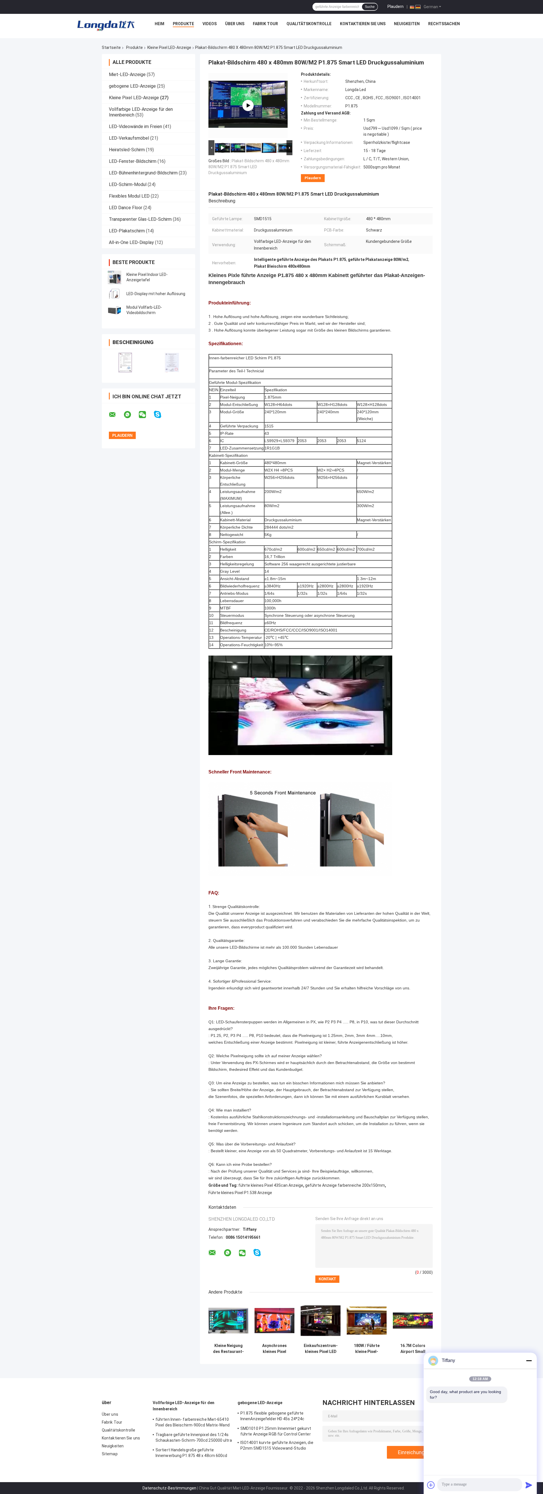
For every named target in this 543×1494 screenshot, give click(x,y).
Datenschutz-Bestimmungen (169, 1488)
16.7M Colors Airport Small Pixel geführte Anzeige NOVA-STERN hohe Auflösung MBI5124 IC (413, 1348)
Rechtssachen (444, 23)
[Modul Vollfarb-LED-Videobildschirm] (114, 310)
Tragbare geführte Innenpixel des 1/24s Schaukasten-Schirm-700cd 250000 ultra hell (194, 1438)
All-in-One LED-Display (131, 242)
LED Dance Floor (125, 207)
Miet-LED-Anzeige (127, 74)
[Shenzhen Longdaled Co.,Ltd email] (116, 414)
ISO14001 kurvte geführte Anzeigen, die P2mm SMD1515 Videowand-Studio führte (276, 1446)
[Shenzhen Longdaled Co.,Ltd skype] (161, 414)
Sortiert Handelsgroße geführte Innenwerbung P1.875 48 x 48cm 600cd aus (191, 1454)
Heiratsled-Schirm (127, 149)
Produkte (183, 23)
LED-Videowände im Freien (135, 126)
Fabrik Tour (265, 23)
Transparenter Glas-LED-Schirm (140, 219)
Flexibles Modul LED (129, 196)
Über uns (234, 23)
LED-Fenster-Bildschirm (132, 161)
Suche (370, 7)
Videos (209, 23)
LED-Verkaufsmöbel (129, 138)
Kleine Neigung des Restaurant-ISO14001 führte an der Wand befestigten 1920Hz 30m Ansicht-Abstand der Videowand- (228, 1348)
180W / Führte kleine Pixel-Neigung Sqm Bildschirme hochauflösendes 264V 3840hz (366, 1348)
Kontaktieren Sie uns (362, 23)
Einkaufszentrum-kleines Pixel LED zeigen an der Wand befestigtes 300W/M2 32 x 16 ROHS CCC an (321, 1348)
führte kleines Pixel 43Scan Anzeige (270, 1185)
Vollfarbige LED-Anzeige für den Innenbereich (183, 1405)
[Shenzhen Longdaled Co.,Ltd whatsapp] (131, 414)
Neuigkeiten (407, 23)
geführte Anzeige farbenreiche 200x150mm (345, 1185)
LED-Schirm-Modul (127, 184)
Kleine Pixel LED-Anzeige (169, 47)
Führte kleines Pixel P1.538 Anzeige (240, 1192)
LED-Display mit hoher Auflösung (155, 293)
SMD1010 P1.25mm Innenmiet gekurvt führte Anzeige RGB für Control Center (275, 1431)
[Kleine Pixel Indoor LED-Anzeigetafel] (114, 277)
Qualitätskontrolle (308, 23)
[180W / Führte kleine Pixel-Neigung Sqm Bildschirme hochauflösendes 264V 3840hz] (367, 1321)
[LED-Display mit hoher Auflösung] (114, 293)
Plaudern (395, 6)
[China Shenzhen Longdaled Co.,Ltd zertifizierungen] (125, 362)
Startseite (111, 47)
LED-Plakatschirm (127, 230)
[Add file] (431, 1485)
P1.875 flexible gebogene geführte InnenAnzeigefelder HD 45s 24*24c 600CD (272, 1417)
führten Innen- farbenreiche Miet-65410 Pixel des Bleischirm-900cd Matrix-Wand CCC (193, 1423)
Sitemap (110, 1454)
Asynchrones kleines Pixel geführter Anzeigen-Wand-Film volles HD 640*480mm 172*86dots (274, 1348)
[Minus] (528, 1360)
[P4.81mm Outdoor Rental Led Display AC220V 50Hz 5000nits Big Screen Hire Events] (248, 105)
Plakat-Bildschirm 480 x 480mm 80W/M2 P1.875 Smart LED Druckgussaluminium (248, 167)
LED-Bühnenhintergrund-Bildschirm (143, 173)
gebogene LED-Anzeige (132, 86)
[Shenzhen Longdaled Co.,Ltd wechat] (146, 414)
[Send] (528, 1485)
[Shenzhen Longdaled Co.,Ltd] (106, 25)
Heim (159, 23)
